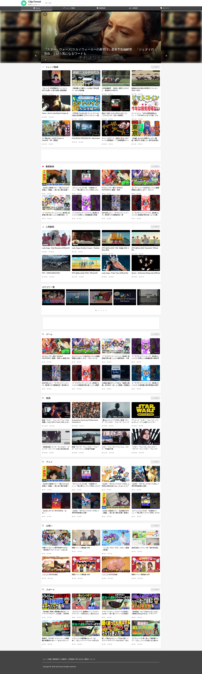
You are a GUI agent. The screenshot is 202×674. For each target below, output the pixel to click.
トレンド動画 (70, 8)
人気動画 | (63, 659)
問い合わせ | (80, 659)
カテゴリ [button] (165, 8)
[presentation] (36, 56)
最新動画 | (56, 659)
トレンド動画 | (48, 659)
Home (37, 8)
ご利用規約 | (71, 659)
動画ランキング (90, 659)
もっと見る (155, 67)
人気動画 (134, 8)
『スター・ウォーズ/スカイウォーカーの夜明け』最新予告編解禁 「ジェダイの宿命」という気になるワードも (99, 51)
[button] (45, 60)
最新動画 (102, 8)
